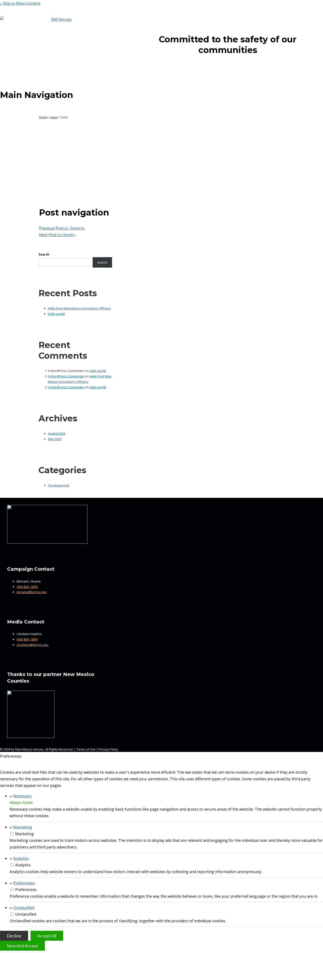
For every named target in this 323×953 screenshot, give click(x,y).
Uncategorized (58, 485)
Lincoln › (57, 234)
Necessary (22, 796)
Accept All (46, 935)
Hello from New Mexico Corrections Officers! (79, 308)
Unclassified (23, 907)
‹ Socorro (62, 228)
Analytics (21, 858)
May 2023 (54, 439)
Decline (14, 935)
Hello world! (56, 314)
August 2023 (56, 433)
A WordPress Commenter (66, 376)
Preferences (24, 883)
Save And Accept (22, 945)
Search (44, 254)
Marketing (22, 827)
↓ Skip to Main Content (20, 3)
